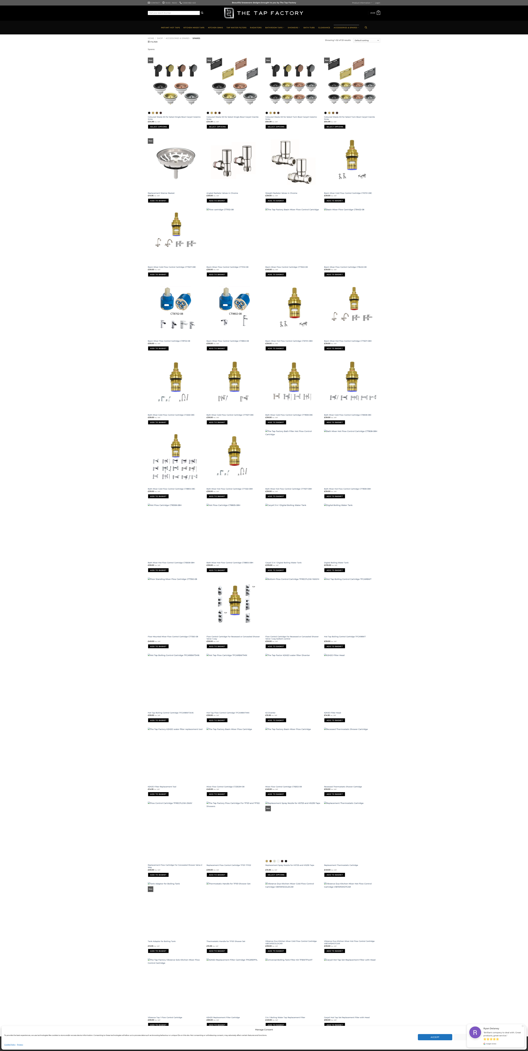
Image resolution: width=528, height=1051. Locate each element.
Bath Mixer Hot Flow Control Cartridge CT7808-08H (347, 489)
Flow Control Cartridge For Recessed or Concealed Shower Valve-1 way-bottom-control (292, 637)
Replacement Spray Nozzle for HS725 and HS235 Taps (289, 865)
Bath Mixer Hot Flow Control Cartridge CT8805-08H (230, 563)
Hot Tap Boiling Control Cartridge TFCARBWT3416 (170, 713)
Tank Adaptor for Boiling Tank (162, 941)
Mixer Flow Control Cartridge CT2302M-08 (225, 787)
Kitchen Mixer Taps (193, 27)
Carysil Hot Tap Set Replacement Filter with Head (347, 1017)
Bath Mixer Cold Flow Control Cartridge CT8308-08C (347, 415)
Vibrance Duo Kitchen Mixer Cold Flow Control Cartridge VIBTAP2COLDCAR (291, 942)
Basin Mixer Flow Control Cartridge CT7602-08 (286, 267)
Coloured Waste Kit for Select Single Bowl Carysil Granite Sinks (232, 118)
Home (151, 38)
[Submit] (202, 13)
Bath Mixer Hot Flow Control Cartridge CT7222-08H (230, 489)
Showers (293, 27)
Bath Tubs (309, 27)
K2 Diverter (270, 713)
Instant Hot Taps (170, 27)
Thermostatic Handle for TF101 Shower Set (226, 941)
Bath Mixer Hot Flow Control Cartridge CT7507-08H (288, 489)
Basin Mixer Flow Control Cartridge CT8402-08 (345, 267)
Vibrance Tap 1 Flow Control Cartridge (165, 1017)
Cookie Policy (10, 1045)
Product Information (361, 3)
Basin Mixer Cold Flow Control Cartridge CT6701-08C (348, 193)
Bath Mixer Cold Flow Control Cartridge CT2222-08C (171, 415)
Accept (435, 1037)
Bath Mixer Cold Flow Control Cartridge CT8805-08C (171, 489)
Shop (160, 38)
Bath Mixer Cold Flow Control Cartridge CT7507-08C (230, 415)
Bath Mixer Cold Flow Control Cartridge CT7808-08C (289, 415)
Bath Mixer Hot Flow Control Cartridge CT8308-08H (171, 563)
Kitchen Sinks (215, 27)
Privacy (20, 1045)
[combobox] (174, 13)
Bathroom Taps (273, 27)
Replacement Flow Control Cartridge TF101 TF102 (229, 865)
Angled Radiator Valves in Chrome (222, 193)
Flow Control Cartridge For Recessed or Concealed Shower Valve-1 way (233, 637)
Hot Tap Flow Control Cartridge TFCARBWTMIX (228, 713)
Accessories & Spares (345, 27)
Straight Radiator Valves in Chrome (281, 193)
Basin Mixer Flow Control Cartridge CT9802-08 (228, 341)
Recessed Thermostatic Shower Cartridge (343, 787)
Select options (158, 127)
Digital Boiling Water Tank (336, 563)
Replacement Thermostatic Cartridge (341, 865)
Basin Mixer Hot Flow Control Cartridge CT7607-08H (348, 341)
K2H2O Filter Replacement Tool (162, 787)
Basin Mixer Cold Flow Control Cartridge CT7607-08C (172, 267)
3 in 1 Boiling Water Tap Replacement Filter (285, 1017)
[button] (522, 1029)
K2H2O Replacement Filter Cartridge (223, 1017)
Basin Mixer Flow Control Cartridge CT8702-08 (169, 341)
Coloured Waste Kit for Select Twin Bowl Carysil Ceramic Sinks (291, 118)
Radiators (256, 27)
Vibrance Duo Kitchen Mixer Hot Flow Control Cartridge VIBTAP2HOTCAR (349, 942)
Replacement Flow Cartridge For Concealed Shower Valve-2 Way (175, 866)
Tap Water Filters (236, 27)
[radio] (149, 113)
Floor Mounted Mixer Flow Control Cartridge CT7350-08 (173, 636)
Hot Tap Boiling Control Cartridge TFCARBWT (345, 636)
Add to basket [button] (158, 201)
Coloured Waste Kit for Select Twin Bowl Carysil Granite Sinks (349, 118)
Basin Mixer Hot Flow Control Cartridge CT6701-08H (289, 341)
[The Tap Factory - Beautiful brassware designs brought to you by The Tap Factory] (264, 13)
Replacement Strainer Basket (161, 193)
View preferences (506, 1037)
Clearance (324, 27)
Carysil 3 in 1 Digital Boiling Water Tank (283, 563)
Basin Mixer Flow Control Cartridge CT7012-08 (227, 267)
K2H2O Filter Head (332, 713)
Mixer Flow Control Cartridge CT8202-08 (283, 787)
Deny (471, 1037)
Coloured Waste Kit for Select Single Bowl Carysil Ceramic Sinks (174, 118)
